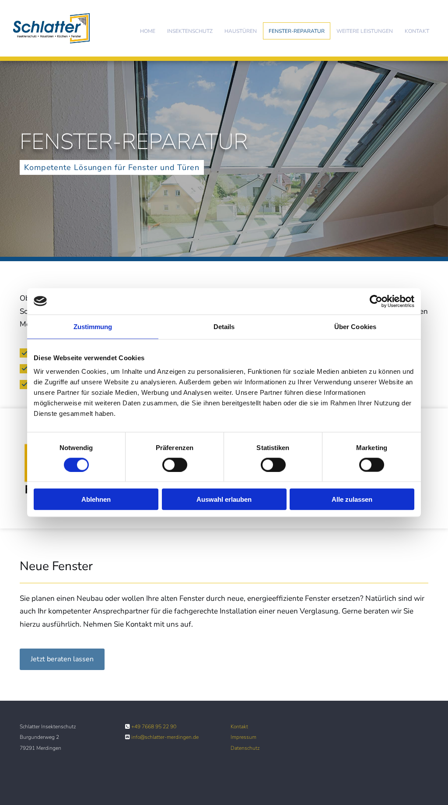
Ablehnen (96, 499)
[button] (62, 659)
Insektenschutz (190, 31)
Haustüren (240, 31)
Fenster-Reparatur (297, 31)
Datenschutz (245, 748)
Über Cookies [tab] (355, 326)
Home (147, 31)
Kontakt (417, 31)
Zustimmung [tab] (93, 326)
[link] (189, 30)
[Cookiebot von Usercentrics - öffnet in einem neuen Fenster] (376, 301)
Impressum (243, 737)
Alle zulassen (352, 499)
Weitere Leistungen (364, 31)
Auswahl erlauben (224, 499)
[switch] (174, 464)
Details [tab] (224, 326)
